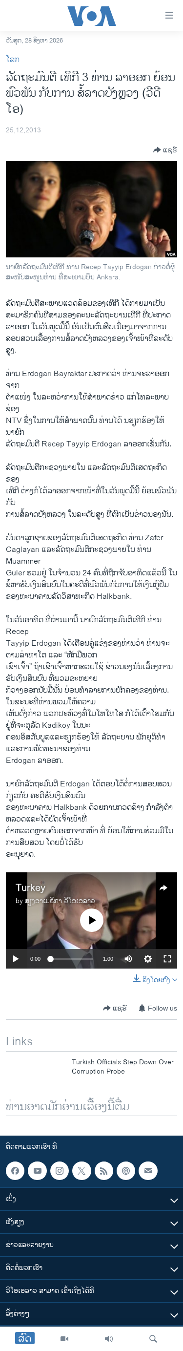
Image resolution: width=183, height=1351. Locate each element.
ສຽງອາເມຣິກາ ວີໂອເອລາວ (60, 901)
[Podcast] (126, 1170)
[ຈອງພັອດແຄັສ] (148, 1170)
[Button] (165, 150)
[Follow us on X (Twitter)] (81, 1170)
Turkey (30, 888)
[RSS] (104, 1170)
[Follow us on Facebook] (15, 1170)
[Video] (64, 1339)
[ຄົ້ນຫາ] (153, 1339)
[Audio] (108, 1339)
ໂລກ (13, 59)
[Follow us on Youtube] (37, 1170)
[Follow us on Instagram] (59, 1170)
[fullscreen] (167, 959)
